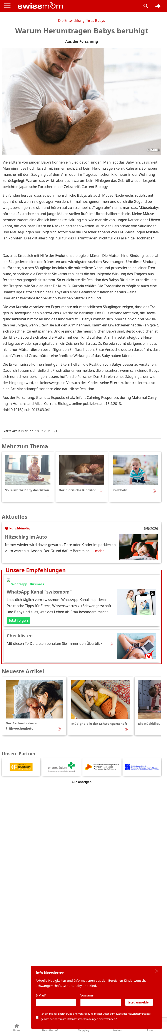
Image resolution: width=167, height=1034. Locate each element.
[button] (16, 1028)
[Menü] (7, 6)
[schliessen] (156, 971)
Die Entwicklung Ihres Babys (81, 20)
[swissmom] (76, 5)
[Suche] (146, 6)
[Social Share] (158, 6)
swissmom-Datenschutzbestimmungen (76, 1018)
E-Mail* (41, 995)
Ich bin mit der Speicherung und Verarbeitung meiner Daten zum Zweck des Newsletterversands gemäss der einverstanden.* (95, 1016)
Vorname (87, 995)
